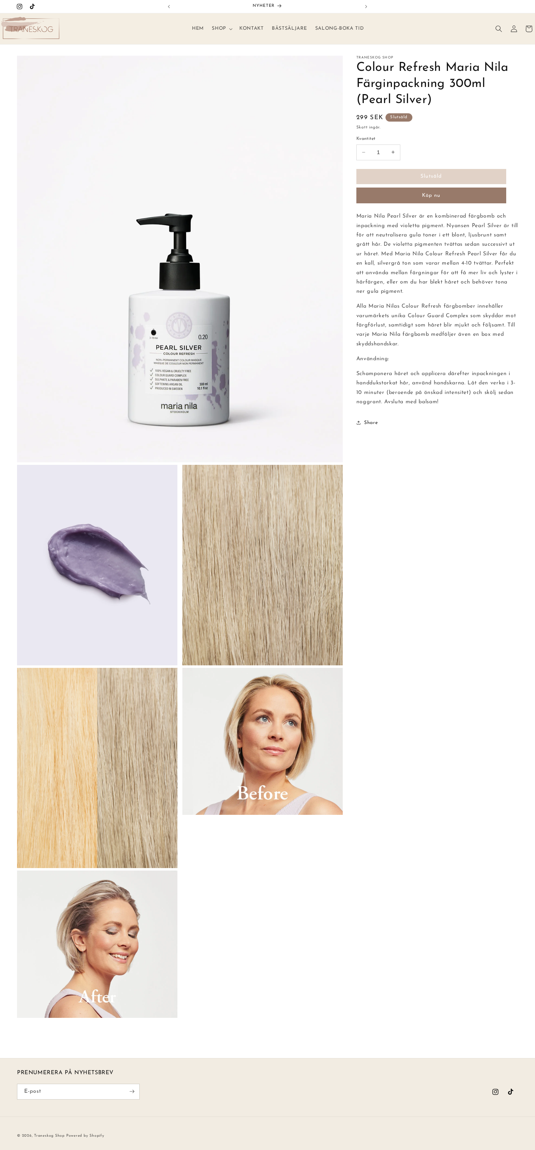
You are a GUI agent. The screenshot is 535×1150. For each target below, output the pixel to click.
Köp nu (431, 195)
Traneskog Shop (49, 1135)
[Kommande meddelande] (366, 6)
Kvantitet (366, 138)
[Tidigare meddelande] (169, 6)
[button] (221, 29)
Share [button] (371, 422)
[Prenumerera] (131, 1091)
